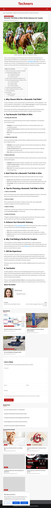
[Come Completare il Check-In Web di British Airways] (37, 320)
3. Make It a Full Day (13, 84)
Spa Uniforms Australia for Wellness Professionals (14, 425)
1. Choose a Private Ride (14, 81)
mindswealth (7, 473)
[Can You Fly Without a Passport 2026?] (14, 343)
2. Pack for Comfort (13, 83)
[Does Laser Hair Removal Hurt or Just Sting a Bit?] (14, 439)
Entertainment (7, 16)
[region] (16, 499)
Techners (25, 3)
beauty (26, 246)
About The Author (11, 94)
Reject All (16, 502)
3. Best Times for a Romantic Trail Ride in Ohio (15, 78)
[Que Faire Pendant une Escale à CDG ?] (14, 320)
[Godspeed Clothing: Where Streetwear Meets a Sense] (37, 439)
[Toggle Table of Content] (25, 69)
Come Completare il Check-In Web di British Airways (35, 330)
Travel (12, 16)
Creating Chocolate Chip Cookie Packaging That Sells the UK (16, 417)
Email (27, 385)
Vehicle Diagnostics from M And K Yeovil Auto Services (15, 421)
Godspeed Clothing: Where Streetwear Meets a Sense (15, 413)
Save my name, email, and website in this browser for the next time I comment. (22, 395)
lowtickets (6, 331)
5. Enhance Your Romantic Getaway (13, 87)
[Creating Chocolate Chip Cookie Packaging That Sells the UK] (14, 461)
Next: (36, 304)
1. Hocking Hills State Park (14, 74)
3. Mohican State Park (14, 76)
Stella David (7, 20)
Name (5, 385)
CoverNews (29, 506)
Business (6, 467)
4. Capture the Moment (14, 85)
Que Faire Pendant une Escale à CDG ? (13, 329)
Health (6, 444)
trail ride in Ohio (32, 61)
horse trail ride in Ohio (20, 225)
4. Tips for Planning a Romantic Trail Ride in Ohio (16, 80)
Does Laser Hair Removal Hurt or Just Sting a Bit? (14, 409)
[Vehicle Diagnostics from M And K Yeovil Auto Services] (37, 461)
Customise (8, 502)
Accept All (24, 502)
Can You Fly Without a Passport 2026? (12, 352)
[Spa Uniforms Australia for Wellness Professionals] (14, 484)
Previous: (12, 303)
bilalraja (6, 450)
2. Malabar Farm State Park (15, 75)
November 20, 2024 (13, 20)
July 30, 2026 (12, 331)
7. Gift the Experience (10, 90)
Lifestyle (28, 444)
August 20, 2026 (11, 450)
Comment (6, 368)
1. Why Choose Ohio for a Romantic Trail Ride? (15, 70)
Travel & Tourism (10, 326)
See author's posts (21, 294)
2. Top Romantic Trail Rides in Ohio (13, 72)
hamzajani (29, 450)
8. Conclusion (8, 92)
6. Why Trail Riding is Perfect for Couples (14, 89)
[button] (4, 9)
